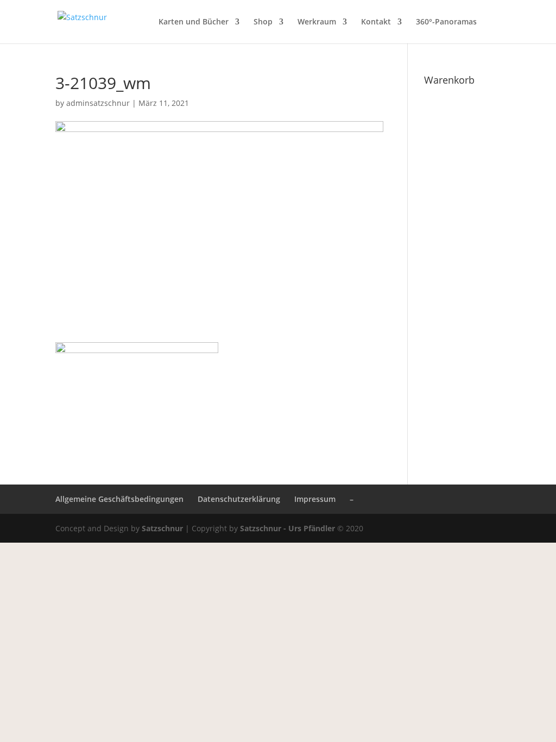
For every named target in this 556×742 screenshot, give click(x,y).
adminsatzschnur (98, 103)
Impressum (315, 499)
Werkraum (317, 22)
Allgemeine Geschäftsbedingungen (119, 499)
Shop (263, 22)
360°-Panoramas (446, 22)
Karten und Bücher (194, 22)
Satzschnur (162, 528)
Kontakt (376, 22)
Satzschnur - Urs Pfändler (287, 528)
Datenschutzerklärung (239, 499)
